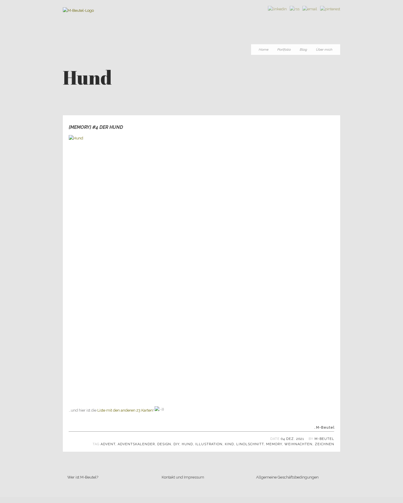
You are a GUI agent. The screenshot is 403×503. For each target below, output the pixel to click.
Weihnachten (298, 444)
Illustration (208, 444)
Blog (303, 49)
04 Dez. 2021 (292, 439)
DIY (176, 444)
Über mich (324, 49)
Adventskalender (136, 444)
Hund (187, 444)
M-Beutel (324, 439)
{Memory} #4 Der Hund (96, 127)
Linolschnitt (250, 444)
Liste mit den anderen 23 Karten (125, 410)
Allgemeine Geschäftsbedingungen (287, 477)
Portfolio (284, 49)
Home (263, 49)
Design (164, 444)
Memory (274, 444)
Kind (229, 444)
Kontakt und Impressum (183, 477)
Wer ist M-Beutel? (82, 477)
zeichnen (324, 444)
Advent (108, 444)
